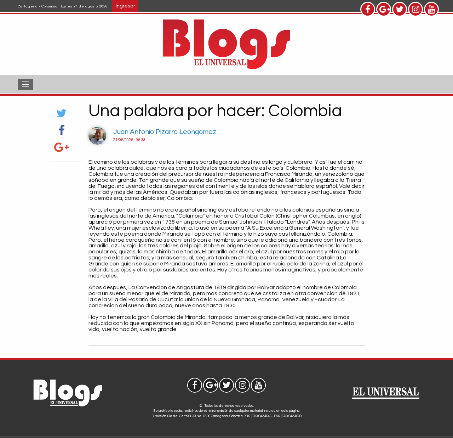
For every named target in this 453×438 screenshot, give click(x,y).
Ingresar (125, 6)
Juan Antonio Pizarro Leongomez (164, 131)
